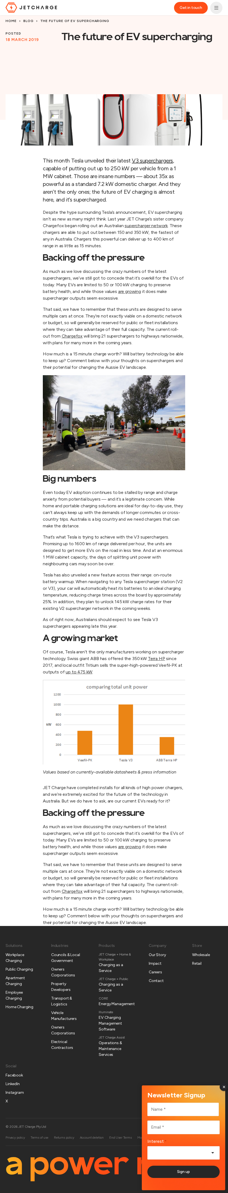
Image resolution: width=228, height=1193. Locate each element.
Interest (157, 1141)
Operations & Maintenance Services (110, 1049)
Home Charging (19, 1007)
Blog (28, 21)
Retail (197, 963)
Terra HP (156, 658)
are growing (129, 846)
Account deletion (92, 1137)
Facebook (14, 1075)
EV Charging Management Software (110, 1023)
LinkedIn (13, 1084)
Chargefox (72, 891)
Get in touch (191, 7)
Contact (156, 980)
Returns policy (64, 1137)
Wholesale (201, 954)
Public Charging (19, 969)
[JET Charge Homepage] (31, 8)
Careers (155, 972)
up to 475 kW (79, 672)
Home (11, 21)
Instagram (15, 1092)
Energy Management (117, 1004)
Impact (155, 963)
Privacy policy (15, 1137)
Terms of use (39, 1137)
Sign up (183, 1171)
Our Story (157, 954)
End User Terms (120, 1137)
